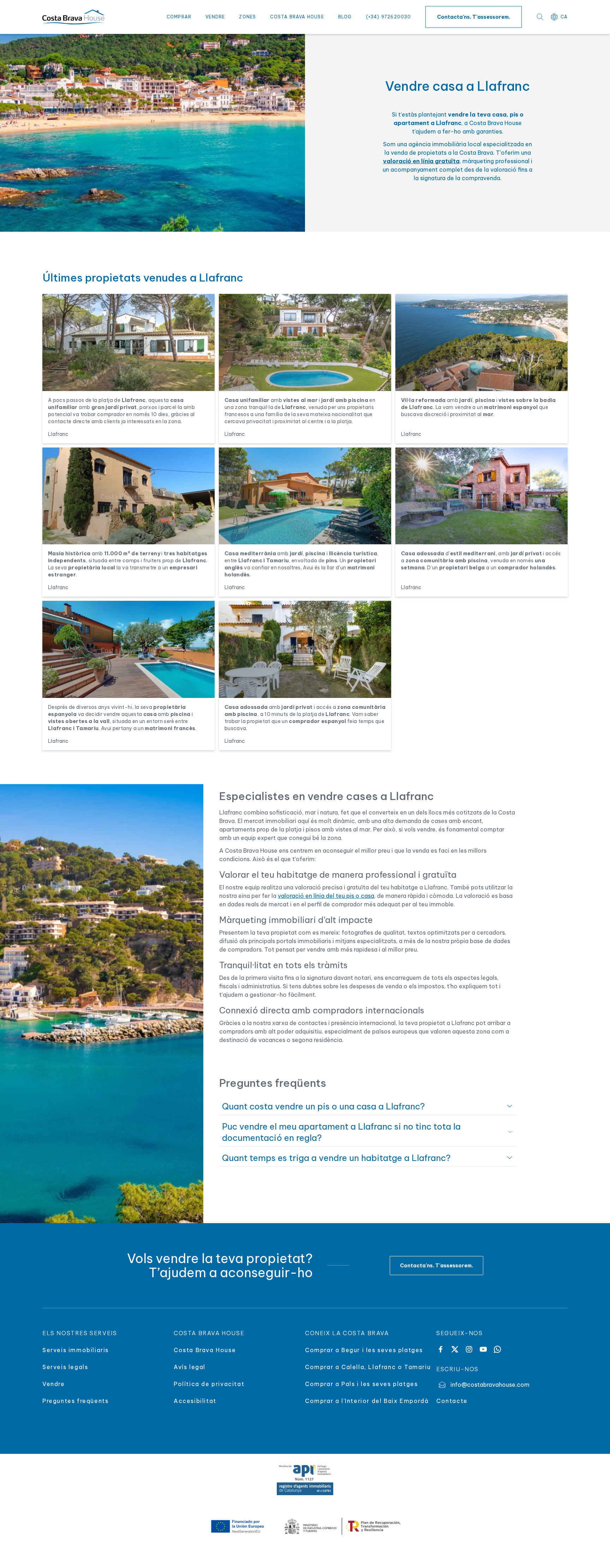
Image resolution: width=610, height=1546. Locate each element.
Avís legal (189, 1366)
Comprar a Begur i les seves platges (364, 1350)
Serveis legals (65, 1366)
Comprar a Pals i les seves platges (361, 1383)
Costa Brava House (297, 16)
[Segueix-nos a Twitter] (454, 1349)
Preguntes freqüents (75, 1400)
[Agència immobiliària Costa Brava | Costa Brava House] (73, 17)
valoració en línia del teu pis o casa (326, 895)
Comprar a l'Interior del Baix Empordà (367, 1400)
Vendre (215, 16)
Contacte (452, 1400)
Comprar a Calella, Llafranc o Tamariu (368, 1366)
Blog (345, 16)
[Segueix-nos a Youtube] (483, 1349)
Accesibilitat (195, 1400)
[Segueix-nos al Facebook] (440, 1349)
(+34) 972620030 (388, 16)
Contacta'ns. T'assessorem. (473, 17)
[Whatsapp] (497, 1349)
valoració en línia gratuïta (421, 161)
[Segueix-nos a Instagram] (469, 1349)
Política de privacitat (209, 1383)
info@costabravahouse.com (490, 1384)
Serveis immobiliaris (75, 1350)
